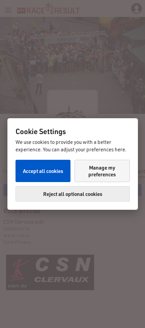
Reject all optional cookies (72, 194)
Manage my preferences (102, 171)
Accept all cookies (43, 171)
